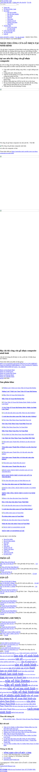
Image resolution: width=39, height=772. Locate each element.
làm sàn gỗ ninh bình (6, 656)
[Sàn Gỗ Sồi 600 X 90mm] (8, 581)
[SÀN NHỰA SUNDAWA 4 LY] (10, 643)
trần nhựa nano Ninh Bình (22, 704)
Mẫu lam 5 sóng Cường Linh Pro (9, 633)
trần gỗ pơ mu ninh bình (21, 688)
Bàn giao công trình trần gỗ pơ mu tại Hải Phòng (18, 730)
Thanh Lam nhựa (12, 22)
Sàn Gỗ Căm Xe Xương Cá (8, 591)
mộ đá (2, 378)
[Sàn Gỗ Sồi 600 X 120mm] (8, 585)
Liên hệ (6, 34)
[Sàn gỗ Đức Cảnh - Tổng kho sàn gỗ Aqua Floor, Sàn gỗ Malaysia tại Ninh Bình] (6, 1)
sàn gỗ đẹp (25, 668)
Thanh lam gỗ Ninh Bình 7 (8, 607)
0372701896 (7, 758)
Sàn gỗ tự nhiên (11, 12)
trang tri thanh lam (17, 677)
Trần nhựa (10, 19)
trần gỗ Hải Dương (17, 681)
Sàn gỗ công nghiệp (13, 14)
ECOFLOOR (11, 29)
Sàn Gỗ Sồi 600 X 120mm (7, 586)
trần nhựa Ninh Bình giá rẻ (30, 706)
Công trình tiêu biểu (5, 2)
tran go (4, 677)
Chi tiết (2, 570)
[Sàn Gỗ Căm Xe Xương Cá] (8, 590)
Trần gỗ (9, 17)
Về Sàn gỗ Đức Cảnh (10, 9)
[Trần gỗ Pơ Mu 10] (6, 572)
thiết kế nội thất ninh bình (7, 653)
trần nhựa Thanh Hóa (7, 709)
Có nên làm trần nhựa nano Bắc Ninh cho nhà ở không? (20, 738)
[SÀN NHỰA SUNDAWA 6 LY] (10, 648)
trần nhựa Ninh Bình (18, 706)
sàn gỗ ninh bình (25, 664)
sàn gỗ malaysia (28, 661)
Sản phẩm (6, 11)
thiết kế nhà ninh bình (17, 712)
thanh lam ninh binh (11, 673)
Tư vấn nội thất (8, 32)
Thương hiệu (7, 25)
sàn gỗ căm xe (18, 661)
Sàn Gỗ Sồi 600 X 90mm (7, 583)
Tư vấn (29, 2)
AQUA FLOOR (12, 27)
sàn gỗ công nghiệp (27, 659)
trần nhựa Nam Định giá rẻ (20, 701)
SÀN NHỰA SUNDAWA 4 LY (9, 644)
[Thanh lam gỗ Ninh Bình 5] (8, 601)
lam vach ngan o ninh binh (28, 653)
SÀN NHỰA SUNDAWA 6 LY (9, 649)
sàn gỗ (19, 658)
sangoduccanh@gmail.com (11, 759)
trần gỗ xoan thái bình (21, 698)
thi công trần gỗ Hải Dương (29, 674)
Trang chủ (6, 7)
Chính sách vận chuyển (19, 2)
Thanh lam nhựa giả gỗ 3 (7, 623)
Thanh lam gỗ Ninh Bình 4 (8, 612)
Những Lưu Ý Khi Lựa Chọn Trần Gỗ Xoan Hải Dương (20, 732)
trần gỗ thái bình (23, 691)
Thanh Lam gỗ (11, 21)
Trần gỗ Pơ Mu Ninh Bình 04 (8, 568)
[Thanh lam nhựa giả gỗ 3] (8, 622)
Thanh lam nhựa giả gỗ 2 (7, 628)
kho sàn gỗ (17, 653)
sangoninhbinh (11, 659)
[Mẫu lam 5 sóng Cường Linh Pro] (10, 632)
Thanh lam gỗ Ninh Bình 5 (8, 602)
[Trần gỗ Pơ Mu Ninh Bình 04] (9, 567)
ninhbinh (2, 659)
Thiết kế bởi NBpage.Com (7, 766)
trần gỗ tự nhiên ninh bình (19, 693)
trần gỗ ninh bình (16, 685)
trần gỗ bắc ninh (30, 677)
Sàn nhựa (10, 16)
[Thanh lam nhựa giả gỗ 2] (8, 627)
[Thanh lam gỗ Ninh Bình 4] (8, 611)
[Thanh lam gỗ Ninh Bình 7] (8, 606)
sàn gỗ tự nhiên (14, 668)
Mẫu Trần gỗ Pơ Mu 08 (7, 563)
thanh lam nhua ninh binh (26, 671)
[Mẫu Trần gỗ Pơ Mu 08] (7, 562)
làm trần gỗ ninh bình (26, 655)
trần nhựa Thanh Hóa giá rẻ (21, 709)
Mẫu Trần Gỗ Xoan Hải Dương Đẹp (14, 733)
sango (6, 659)
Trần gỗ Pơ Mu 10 (5, 573)
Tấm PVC (10, 24)
